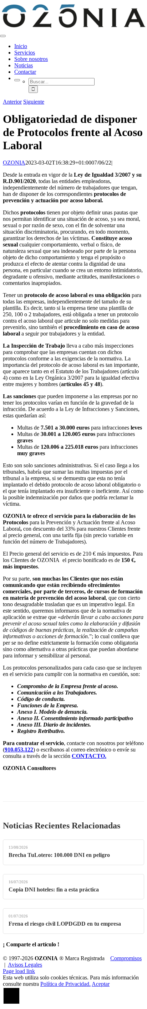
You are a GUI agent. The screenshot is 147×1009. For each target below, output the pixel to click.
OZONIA (14, 163)
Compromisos (126, 958)
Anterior (12, 102)
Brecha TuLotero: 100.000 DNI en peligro (59, 855)
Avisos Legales (25, 965)
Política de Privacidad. (65, 984)
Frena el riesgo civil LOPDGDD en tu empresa (65, 924)
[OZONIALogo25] (73, 28)
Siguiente (33, 102)
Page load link (19, 971)
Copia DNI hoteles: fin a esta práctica (54, 889)
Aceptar (101, 984)
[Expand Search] (17, 80)
